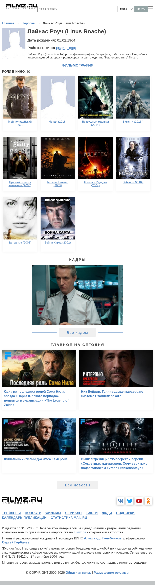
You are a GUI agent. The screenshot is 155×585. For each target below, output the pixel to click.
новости (33, 513)
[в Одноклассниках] (148, 501)
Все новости (77, 485)
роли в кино (66, 48)
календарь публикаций (24, 517)
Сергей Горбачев (15, 542)
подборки (125, 513)
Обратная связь (78, 572)
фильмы (53, 513)
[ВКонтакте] (120, 501)
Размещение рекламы (111, 572)
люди (107, 513)
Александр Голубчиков (102, 538)
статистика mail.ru (69, 517)
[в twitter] (129, 501)
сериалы (73, 513)
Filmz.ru (80, 532)
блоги (92, 513)
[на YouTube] (139, 501)
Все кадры (77, 333)
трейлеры (11, 513)
